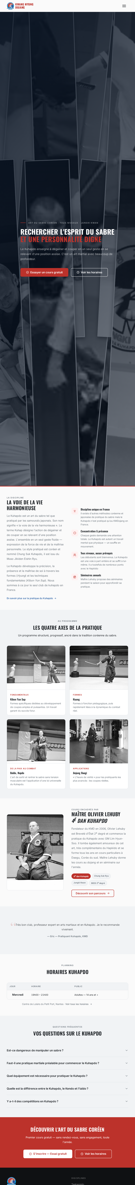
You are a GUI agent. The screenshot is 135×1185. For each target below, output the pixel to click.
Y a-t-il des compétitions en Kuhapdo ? (32, 1101)
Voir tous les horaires (77, 1004)
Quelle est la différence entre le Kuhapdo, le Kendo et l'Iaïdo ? (47, 1088)
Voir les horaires (91, 272)
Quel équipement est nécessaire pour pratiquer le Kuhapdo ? (47, 1076)
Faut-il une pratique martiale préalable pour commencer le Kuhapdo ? (53, 1063)
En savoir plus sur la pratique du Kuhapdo (30, 598)
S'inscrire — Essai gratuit (50, 1153)
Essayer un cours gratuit (46, 272)
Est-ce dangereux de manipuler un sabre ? (35, 1050)
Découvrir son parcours (91, 893)
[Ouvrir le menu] (124, 6)
